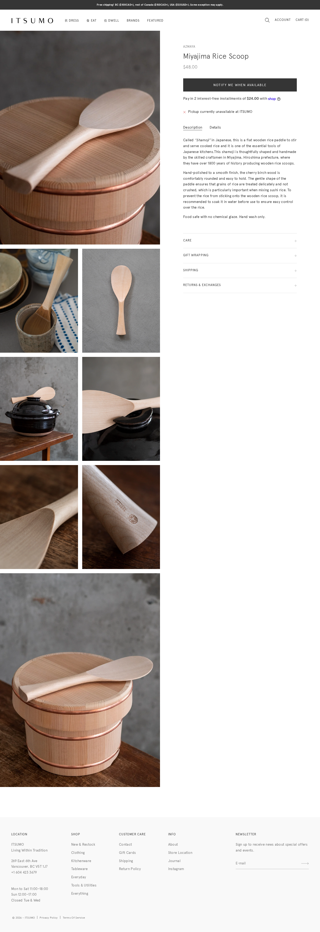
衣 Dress (72, 20)
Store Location (180, 853)
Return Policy (130, 869)
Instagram (176, 869)
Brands (133, 20)
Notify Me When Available (240, 85)
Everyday (78, 877)
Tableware (79, 869)
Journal (174, 861)
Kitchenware (81, 861)
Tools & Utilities (84, 885)
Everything (79, 893)
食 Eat (91, 20)
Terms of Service (74, 918)
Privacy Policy (49, 918)
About (173, 844)
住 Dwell (111, 20)
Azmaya (189, 46)
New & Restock (83, 844)
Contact (125, 844)
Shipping (126, 861)
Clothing (78, 853)
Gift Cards (127, 853)
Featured (155, 20)
